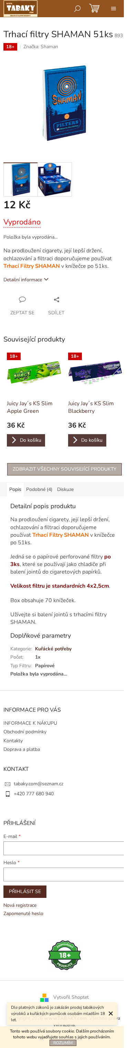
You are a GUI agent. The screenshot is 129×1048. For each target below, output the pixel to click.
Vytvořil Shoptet (71, 997)
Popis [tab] (15, 489)
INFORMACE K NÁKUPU (30, 723)
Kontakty (13, 740)
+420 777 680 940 (34, 793)
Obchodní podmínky (24, 732)
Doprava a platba (21, 749)
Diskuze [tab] (65, 489)
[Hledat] (77, 8)
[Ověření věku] (64, 955)
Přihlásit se (25, 891)
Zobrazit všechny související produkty (64, 469)
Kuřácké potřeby (53, 649)
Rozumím (63, 1043)
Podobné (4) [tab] (39, 489)
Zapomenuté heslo (23, 913)
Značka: (40, 46)
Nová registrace (19, 905)
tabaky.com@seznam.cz (38, 783)
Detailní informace (22, 279)
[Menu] (113, 8)
